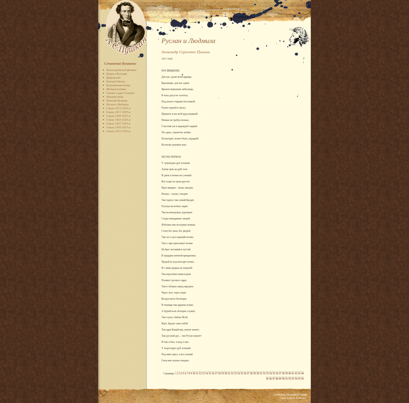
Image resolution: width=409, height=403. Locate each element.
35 (273, 373)
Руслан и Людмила (117, 104)
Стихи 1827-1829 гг (118, 123)
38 (283, 373)
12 (200, 373)
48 (277, 378)
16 (213, 373)
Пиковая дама (114, 97)
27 (248, 373)
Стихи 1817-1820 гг (118, 112)
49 (280, 378)
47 (273, 378)
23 (235, 373)
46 (270, 378)
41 (293, 373)
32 (264, 373)
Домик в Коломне (116, 74)
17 (216, 373)
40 (289, 373)
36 (277, 373)
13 (203, 373)
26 (245, 373)
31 (261, 373)
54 (296, 378)
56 (302, 378)
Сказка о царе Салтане (120, 93)
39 (286, 373)
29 (254, 373)
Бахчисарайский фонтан (121, 70)
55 (299, 378)
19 (222, 373)
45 (267, 378)
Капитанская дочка (118, 85)
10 (194, 373)
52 (289, 378)
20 (226, 373)
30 (257, 373)
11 (197, 373)
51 (286, 378)
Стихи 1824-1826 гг (118, 119)
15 (210, 373)
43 (299, 373)
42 (296, 373)
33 (267, 373)
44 (302, 373)
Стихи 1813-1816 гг (118, 108)
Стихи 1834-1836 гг (118, 131)
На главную (299, 4)
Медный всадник (116, 89)
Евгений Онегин (115, 81)
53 (293, 378)
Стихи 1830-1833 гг (118, 127)
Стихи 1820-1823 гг (118, 116)
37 (280, 373)
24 (238, 373)
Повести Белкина (116, 100)
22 (232, 373)
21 (229, 373)
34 (270, 373)
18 (219, 373)
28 (251, 373)
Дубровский (113, 77)
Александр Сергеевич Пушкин (290, 394)
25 (242, 373)
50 (283, 378)
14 (206, 373)
